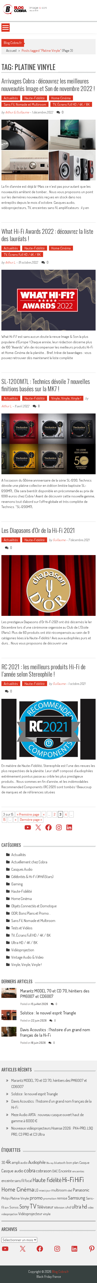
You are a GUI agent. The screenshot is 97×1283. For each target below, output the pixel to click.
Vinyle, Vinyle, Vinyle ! (66, 398)
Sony (24, 1206)
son (7, 1207)
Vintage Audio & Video (27, 957)
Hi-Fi (68, 1179)
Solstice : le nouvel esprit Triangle (48, 1012)
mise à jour (45, 1190)
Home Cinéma (61, 98)
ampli (16, 1162)
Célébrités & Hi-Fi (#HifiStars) (32, 876)
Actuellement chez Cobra (29, 862)
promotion (49, 1198)
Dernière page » (31, 819)
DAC (55, 1171)
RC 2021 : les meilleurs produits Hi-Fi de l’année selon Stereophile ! (43, 670)
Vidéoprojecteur (30, 1213)
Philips (5, 1198)
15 (4, 819)
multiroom (59, 1190)
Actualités (11, 98)
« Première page (28, 814)
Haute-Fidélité (34, 98)
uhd (68, 1207)
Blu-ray (49, 1163)
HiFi (79, 1179)
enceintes (78, 1171)
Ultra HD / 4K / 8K (24, 942)
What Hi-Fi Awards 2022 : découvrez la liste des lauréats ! (47, 234)
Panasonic (81, 1189)
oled (70, 1190)
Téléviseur (45, 1206)
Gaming (17, 884)
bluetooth (60, 1163)
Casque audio (12, 1170)
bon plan (72, 1162)
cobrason (44, 1170)
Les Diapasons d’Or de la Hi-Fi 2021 (38, 530)
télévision (59, 1207)
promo (36, 1197)
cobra (29, 1170)
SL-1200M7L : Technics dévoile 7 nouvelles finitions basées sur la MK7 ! (45, 385)
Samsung (76, 1198)
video (90, 1207)
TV (33, 1206)
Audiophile (37, 1162)
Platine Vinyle (19, 1198)
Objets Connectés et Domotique (34, 906)
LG (36, 1190)
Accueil (11, 50)
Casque (84, 1162)
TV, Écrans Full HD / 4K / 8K (71, 104)
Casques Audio (21, 869)
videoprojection (9, 1214)
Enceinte (65, 1170)
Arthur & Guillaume (17, 112)
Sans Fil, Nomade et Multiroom (25, 104)
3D (3, 1162)
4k (8, 1161)
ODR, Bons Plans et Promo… (31, 913)
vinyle (46, 1214)
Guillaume (59, 540)
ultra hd (79, 1206)
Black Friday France (48, 1276)
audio (24, 1163)
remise (62, 1198)
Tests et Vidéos (21, 928)
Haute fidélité (46, 1179)
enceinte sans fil (12, 1180)
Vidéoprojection (22, 950)
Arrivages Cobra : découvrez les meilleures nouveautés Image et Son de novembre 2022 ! (48, 84)
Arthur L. (10, 262)
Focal (28, 1180)
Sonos (14, 1207)
